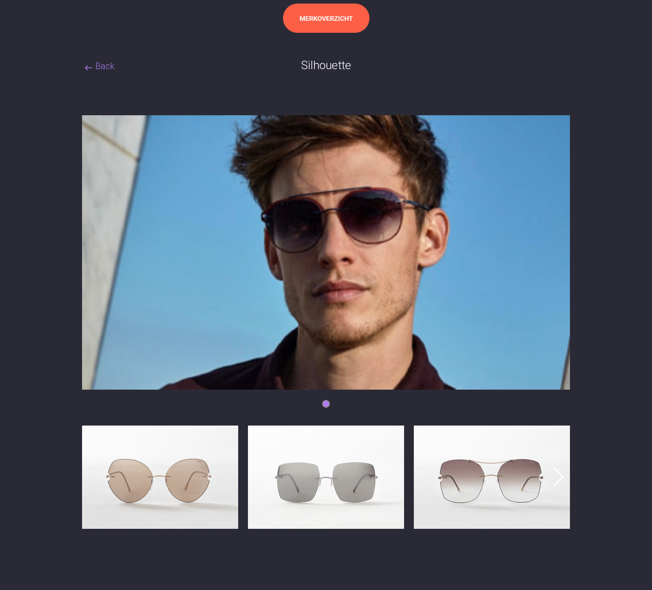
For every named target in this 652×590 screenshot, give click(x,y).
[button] (558, 477)
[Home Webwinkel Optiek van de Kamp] (326, 18)
